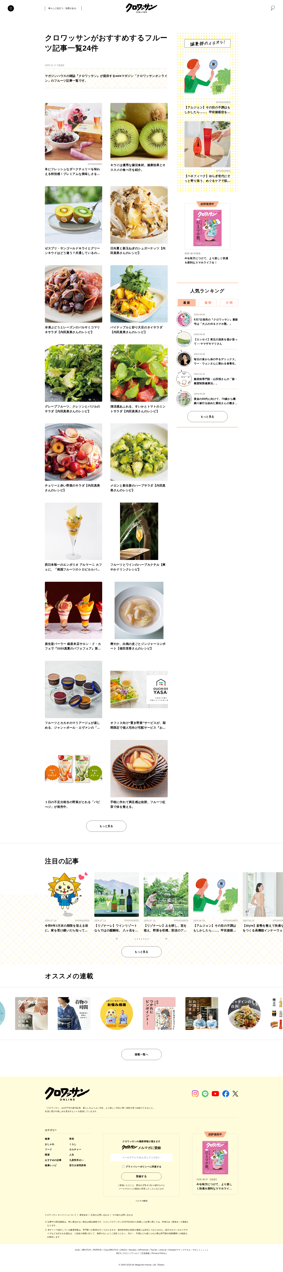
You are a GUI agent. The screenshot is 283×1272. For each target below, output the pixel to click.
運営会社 (83, 1215)
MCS (118, 1253)
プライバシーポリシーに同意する (143, 1166)
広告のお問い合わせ (100, 1215)
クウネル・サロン (190, 1250)
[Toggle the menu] (11, 8)
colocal (162, 1250)
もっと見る (106, 826)
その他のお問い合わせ (122, 1215)
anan (77, 1250)
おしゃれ (49, 1144)
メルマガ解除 (141, 1201)
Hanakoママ (174, 1250)
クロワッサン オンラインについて (61, 1215)
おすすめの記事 (53, 1160)
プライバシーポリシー (152, 1185)
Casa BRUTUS (111, 1250)
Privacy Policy (158, 1253)
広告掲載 (145, 1253)
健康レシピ (51, 1165)
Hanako (132, 1250)
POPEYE (97, 1250)
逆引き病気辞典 (77, 1165)
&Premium (143, 1250)
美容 (71, 1138)
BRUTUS (86, 1250)
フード (48, 1149)
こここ (203, 1250)
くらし (72, 1144)
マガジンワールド (131, 1253)
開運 (47, 1154)
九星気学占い (76, 1160)
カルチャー (75, 1149)
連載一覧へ (141, 1054)
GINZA (123, 1250)
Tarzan (154, 1250)
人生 (71, 1154)
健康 (47, 1138)
